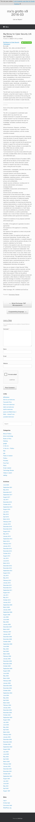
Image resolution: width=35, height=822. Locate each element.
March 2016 (6, 519)
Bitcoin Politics (7, 434)
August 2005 (6, 671)
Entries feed (6, 803)
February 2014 (7, 543)
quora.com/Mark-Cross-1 (10, 412)
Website (5, 363)
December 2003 (7, 710)
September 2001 (7, 776)
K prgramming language (17, 311)
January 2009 (7, 610)
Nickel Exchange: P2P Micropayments (17, 304)
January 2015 (7, 536)
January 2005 (7, 683)
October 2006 (7, 641)
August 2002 (6, 749)
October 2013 (7, 553)
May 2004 (6, 698)
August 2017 (6, 497)
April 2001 (6, 788)
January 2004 (7, 707)
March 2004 (6, 703)
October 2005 (7, 666)
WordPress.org (7, 808)
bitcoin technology (8, 436)
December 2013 (7, 548)
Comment (6, 329)
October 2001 (7, 774)
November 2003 (7, 712)
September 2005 (7, 668)
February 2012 (7, 580)
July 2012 (5, 575)
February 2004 (7, 705)
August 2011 (6, 592)
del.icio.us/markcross (9, 399)
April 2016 (6, 517)
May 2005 (6, 676)
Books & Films (7, 438)
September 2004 (7, 693)
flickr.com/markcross (9, 404)
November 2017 (7, 492)
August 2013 (6, 556)
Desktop (5, 441)
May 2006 (6, 649)
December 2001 (7, 769)
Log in (5, 800)
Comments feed (7, 805)
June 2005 (6, 673)
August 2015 (6, 531)
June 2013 (6, 561)
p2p (4, 453)
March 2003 (6, 732)
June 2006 (6, 646)
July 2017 (5, 499)
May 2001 (6, 786)
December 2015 (7, 526)
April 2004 (6, 700)
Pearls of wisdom (8, 455)
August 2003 (6, 720)
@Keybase (6, 397)
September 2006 (7, 644)
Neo (4, 451)
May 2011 (6, 597)
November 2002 (7, 742)
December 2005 (7, 661)
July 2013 (5, 558)
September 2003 (7, 717)
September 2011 (7, 590)
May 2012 (6, 578)
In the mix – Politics (8, 448)
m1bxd (20, 38)
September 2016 (7, 507)
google (5, 443)
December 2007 (7, 627)
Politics (5, 458)
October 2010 (7, 600)
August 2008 (6, 614)
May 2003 (6, 727)
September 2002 (7, 747)
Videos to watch (7, 473)
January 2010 (7, 602)
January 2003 (7, 737)
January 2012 (7, 583)
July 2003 (5, 722)
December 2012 (7, 566)
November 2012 (7, 568)
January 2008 (7, 624)
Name (4, 349)
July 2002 (5, 752)
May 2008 (6, 622)
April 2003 (6, 729)
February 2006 (7, 656)
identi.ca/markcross (8, 407)
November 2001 (7, 771)
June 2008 (6, 619)
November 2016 (7, 502)
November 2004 (7, 688)
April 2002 (6, 759)
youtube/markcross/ (8, 417)
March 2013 (6, 563)
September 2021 (7, 487)
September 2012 (7, 570)
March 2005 (6, 678)
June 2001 (6, 783)
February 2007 (7, 632)
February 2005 (7, 681)
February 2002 (7, 764)
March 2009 (6, 607)
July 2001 (5, 781)
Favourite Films (7, 402)
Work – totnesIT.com (9, 414)
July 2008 (5, 617)
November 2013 (7, 551)
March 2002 (6, 761)
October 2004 (7, 690)
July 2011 (5, 595)
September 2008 (7, 612)
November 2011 (7, 587)
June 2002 (6, 754)
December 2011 (7, 585)
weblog (5, 475)
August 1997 (6, 791)
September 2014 (7, 539)
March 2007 (6, 629)
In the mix (6, 446)
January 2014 (7, 546)
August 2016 (6, 509)
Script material (7, 468)
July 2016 (5, 512)
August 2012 (6, 573)
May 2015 (6, 534)
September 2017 (7, 494)
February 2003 (7, 734)
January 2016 (7, 524)
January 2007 (7, 634)
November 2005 (7, 663)
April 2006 (6, 651)
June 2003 (6, 725)
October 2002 (7, 744)
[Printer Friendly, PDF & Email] (26, 42)
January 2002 (7, 766)
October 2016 (7, 504)
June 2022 (6, 485)
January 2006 (7, 659)
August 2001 (6, 778)
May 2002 (6, 756)
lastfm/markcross (8, 409)
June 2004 (6, 695)
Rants (4, 465)
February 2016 (7, 521)
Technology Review (14, 294)
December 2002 (7, 739)
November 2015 (7, 529)
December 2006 (7, 636)
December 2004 (7, 685)
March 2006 (6, 654)
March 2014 (6, 541)
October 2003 (7, 715)
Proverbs (5, 460)
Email (4, 356)
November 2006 (7, 639)
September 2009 (7, 605)
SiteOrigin (20, 818)
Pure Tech (6, 463)
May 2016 (6, 514)
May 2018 (6, 490)
